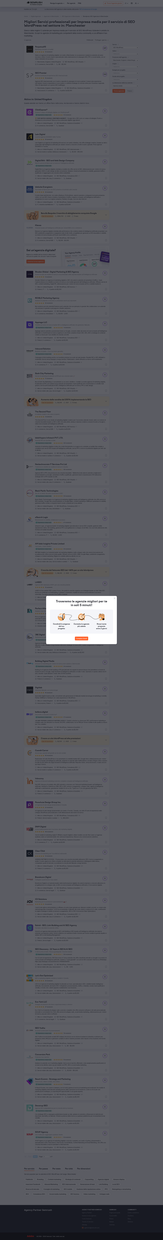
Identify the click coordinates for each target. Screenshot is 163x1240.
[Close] (114, 598)
